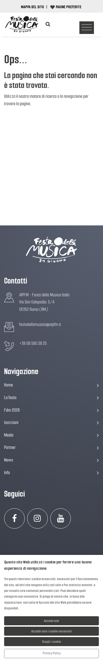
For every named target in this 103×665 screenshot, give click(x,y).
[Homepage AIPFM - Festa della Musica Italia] (21, 24)
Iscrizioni (11, 422)
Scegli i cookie (51, 641)
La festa (10, 397)
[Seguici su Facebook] (14, 518)
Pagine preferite (68, 7)
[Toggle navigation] (86, 27)
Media (8, 435)
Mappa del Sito (32, 7)
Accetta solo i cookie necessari (51, 631)
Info (7, 472)
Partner (10, 447)
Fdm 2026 (12, 410)
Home (8, 385)
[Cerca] (48, 24)
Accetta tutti (51, 620)
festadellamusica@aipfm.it (40, 324)
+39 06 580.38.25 (33, 343)
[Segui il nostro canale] (60, 518)
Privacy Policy (52, 653)
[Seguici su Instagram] (37, 518)
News (8, 460)
